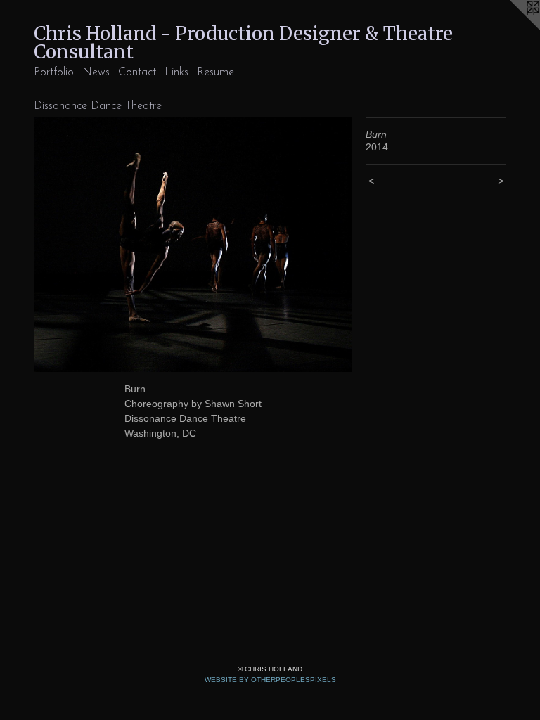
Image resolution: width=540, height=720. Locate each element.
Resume (215, 72)
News (96, 72)
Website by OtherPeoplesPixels (270, 679)
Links (176, 72)
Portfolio (54, 72)
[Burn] (193, 244)
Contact (137, 72)
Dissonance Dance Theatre (98, 106)
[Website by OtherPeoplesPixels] (512, 28)
